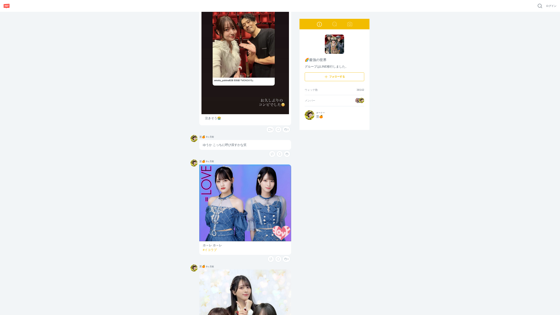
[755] (7, 6)
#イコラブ (210, 250)
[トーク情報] (319, 24)
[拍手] (287, 154)
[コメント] (278, 129)
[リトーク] (272, 154)
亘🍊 (193, 136)
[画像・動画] (349, 24)
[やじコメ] (334, 24)
